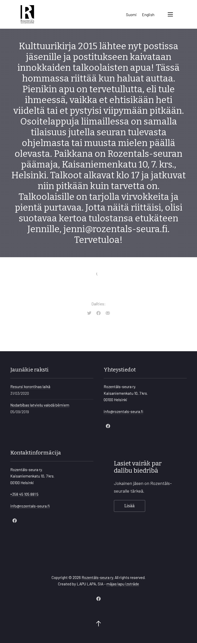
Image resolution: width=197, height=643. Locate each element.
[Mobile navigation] (170, 14)
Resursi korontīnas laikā (30, 386)
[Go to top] (98, 624)
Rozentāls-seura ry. (98, 577)
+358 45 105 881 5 (24, 494)
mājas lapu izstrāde (122, 584)
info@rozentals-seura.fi (123, 411)
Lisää (129, 505)
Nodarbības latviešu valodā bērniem (39, 405)
